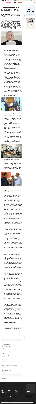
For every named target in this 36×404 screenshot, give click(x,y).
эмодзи (4, 345)
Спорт (3, 384)
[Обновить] (24, 337)
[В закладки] (24, 15)
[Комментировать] (24, 14)
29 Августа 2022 (2, 12)
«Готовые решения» (31, 7)
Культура (9, 384)
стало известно (8, 51)
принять (34, 402)
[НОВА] (8, 2)
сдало (16, 119)
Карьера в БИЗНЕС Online (3, 391)
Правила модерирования (3, 378)
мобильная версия (17, 396)
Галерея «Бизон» (16, 391)
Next (34, 15)
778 (3, 353)
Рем (3, 348)
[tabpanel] (30, 10)
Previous (27, 15)
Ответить (7, 346)
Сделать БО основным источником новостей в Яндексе (13, 328)
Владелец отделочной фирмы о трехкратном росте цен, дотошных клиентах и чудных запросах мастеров (30, 13)
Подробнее (28, 402)
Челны (26, 0)
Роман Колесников (6, 324)
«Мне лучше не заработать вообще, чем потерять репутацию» (30, 10)
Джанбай (4, 342)
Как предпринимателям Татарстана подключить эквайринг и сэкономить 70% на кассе (30, 25)
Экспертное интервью (18, 384)
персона (28, 5)
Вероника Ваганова (10, 324)
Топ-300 (16, 392)
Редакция (2, 390)
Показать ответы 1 (4, 346)
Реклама (9, 390)
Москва (29, 0)
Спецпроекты (16, 390)
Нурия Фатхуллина (15, 324)
